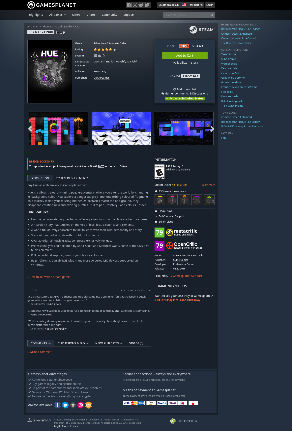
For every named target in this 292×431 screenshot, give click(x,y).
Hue (77, 26)
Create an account (169, 5)
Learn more (208, 184)
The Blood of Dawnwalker (236, 43)
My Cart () (196, 5)
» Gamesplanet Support (186, 276)
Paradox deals (229, 96)
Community (109, 15)
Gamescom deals (231, 82)
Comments (41, 343)
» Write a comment (39, 352)
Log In (209, 5)
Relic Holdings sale (232, 101)
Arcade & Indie (63, 26)
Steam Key (100, 71)
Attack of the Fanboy (56, 328)
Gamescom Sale (230, 73)
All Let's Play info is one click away (178, 300)
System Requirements (72, 178)
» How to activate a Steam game (48, 277)
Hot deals (227, 91)
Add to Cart (184, 55)
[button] (183, 4)
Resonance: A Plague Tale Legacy (240, 29)
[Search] (212, 15)
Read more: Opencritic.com (136, 290)
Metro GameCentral (41, 314)
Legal (57, 426)
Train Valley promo (232, 105)
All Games (33, 26)
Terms (65, 426)
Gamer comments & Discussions (186, 93)
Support (129, 15)
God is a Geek (53, 304)
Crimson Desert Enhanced (236, 33)
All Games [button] (56, 15)
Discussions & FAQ (73, 343)
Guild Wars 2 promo (233, 77)
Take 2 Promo (229, 54)
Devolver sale (229, 68)
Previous (30, 128)
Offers (76, 15)
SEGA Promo (228, 59)
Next (212, 128)
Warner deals (229, 63)
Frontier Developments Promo (239, 87)
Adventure (47, 26)
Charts (91, 15)
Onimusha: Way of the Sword (238, 38)
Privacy (74, 426)
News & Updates (109, 343)
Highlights (36, 15)
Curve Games (101, 77)
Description (40, 178)
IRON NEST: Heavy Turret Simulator (242, 126)
